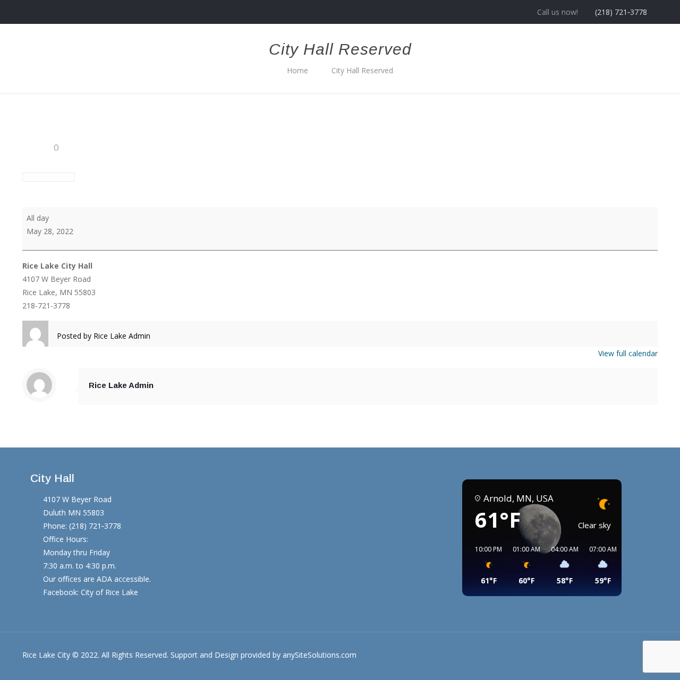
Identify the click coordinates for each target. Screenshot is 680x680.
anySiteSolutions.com (319, 655)
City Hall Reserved (362, 70)
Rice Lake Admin (121, 385)
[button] (484, 565)
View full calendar (628, 353)
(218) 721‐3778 (621, 12)
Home (297, 70)
